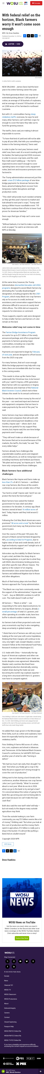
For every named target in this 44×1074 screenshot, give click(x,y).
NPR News (7, 844)
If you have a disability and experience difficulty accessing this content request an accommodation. (21, 1045)
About (6, 1003)
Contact (7, 1017)
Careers (7, 1013)
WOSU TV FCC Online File (12, 1040)
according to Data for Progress (19, 540)
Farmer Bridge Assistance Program (20, 332)
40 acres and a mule (19, 523)
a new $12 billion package (18, 180)
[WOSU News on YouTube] (22, 898)
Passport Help (9, 1026)
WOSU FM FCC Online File (12, 1031)
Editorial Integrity (10, 1008)
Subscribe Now (22, 938)
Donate (37, 3)
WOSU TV (7, 990)
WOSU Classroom (10, 994)
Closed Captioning (10, 1022)
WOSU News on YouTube (22, 922)
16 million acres (29, 509)
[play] (3, 1071)
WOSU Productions (10, 999)
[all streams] (41, 1071)
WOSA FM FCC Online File (12, 1036)
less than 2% (7, 482)
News (6, 980)
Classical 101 (8, 985)
